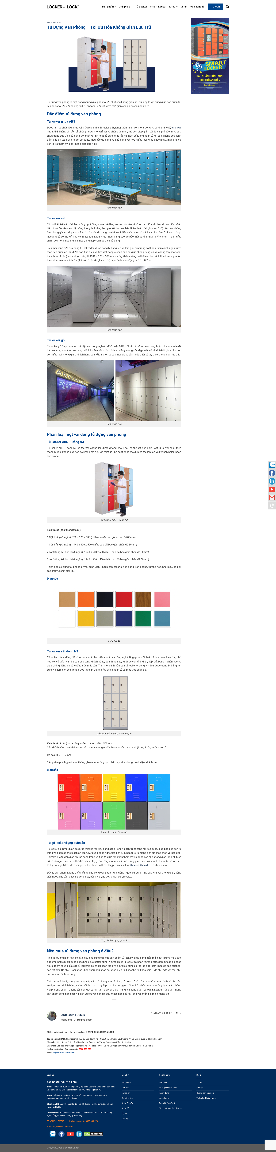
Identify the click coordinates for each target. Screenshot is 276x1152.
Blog (49, 23)
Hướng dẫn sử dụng (205, 1093)
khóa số (134, 865)
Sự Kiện (199, 1088)
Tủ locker (126, 1093)
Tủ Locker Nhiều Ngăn (206, 1098)
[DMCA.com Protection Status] (92, 1134)
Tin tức (57, 23)
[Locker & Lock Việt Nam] (63, 7)
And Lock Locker (73, 1015)
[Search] (227, 6)
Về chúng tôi (197, 6)
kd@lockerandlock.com (63, 1052)
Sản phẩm (108, 6)
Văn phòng (164, 1098)
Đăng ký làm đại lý (167, 1103)
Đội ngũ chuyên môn (168, 1088)
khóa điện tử (147, 865)
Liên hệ (125, 1119)
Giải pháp (124, 6)
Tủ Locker (141, 6)
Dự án (184, 6)
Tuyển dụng (164, 1093)
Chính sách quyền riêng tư (170, 1108)
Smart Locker (158, 6)
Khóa (172, 6)
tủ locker (176, 127)
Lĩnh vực (125, 1088)
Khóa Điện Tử (127, 1103)
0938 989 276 (92, 1121)
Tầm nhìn (163, 1083)
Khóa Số (125, 1108)
